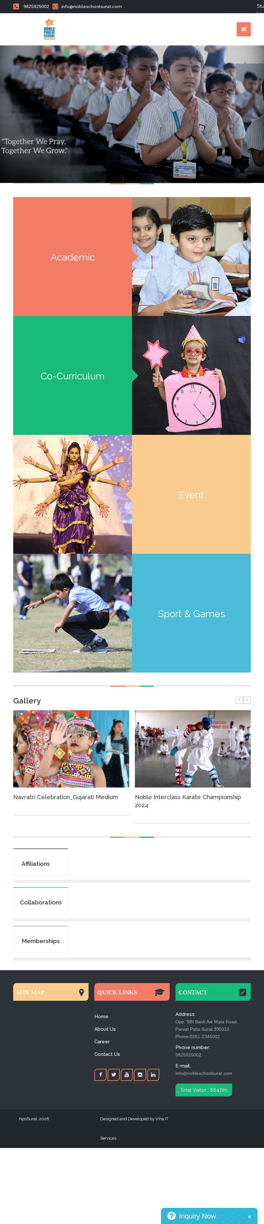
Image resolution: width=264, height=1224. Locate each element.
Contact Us (107, 1054)
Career (102, 1042)
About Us (105, 1029)
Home (101, 1016)
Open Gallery (71, 749)
